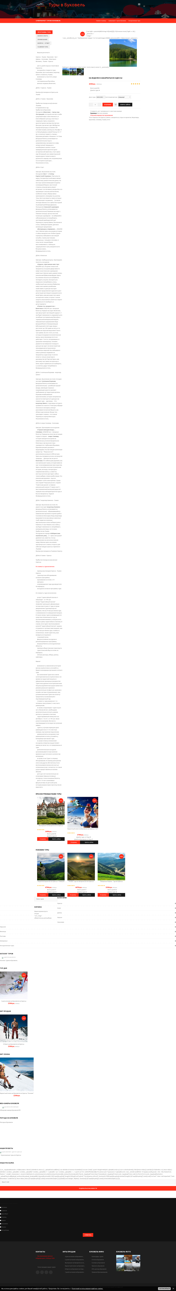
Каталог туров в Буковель (8, 960)
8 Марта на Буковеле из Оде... (74, 1269)
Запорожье (3, 941)
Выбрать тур (9, 957)
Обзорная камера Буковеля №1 (10, 1110)
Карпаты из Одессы (99, 117)
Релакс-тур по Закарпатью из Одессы (81, 881)
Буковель (4, 1207)
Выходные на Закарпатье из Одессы (51, 825)
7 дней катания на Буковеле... (74, 1272)
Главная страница (101, 20)
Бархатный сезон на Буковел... (75, 1266)
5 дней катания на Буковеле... (74, 1259)
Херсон (59, 917)
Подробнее (50, 810)
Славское (4, 1210)
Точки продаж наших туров (46, 1267)
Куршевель (5, 1223)
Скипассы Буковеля (98, 1263)
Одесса (59, 903)
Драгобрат (5, 1213)
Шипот (108, 117)
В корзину (43, 839)
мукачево (92, 119)
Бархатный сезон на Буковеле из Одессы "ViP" (82, 829)
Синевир (99, 119)
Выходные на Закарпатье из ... (75, 1263)
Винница (3, 931)
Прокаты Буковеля (98, 1266)
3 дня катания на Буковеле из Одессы (13, 1001)
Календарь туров (97, 1256)
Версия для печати (43, 52)
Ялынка (4, 1226)
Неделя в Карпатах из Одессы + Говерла (51, 881)
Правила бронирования (99, 1272)
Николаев (60, 922)
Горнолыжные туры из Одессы (11, 1155)
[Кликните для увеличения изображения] (123, 53)
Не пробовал (5, 1230)
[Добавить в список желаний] (116, 104)
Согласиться (164, 1288)
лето (108, 119)
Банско (4, 1220)
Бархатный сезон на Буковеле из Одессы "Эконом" (17, 1093)
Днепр (59, 913)
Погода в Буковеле (6, 1122)
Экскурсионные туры (7, 945)
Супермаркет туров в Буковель (117, 20)
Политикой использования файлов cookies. (87, 1288)
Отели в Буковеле (98, 1259)
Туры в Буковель (67, 4)
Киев (59, 908)
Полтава (3, 936)
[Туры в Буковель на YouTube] (51, 1272)
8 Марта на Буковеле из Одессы (13, 1044)
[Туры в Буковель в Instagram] (42, 1272)
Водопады (135, 117)
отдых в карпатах (125, 117)
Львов (104, 119)
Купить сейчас (56, 839)
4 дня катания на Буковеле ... (74, 1256)
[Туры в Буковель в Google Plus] (46, 1272)
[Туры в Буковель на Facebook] (37, 1272)
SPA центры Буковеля (99, 1269)
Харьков (3, 927)
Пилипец (4, 1217)
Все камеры (10, 1107)
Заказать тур (14, 985)
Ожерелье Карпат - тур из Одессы (111, 881)
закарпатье (115, 117)
